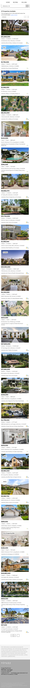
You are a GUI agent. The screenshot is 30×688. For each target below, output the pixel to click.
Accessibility (9, 686)
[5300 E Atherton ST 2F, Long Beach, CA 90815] (15, 538)
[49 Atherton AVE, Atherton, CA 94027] (15, 27)
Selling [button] (24, 2)
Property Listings (23, 685)
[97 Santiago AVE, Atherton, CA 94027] (15, 334)
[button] (27, 6)
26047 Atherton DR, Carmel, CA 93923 (11, 296)
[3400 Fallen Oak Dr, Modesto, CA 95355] (15, 512)
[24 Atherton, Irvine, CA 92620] (15, 78)
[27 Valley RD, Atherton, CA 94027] (15, 181)
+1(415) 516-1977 (5, 673)
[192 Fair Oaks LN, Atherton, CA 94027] (15, 207)
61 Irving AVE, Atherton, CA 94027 (9, 474)
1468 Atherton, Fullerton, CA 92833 (10, 66)
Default (4, 17)
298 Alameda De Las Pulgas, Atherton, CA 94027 (13, 424)
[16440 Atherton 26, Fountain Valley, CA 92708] (15, 155)
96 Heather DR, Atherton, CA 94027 (10, 373)
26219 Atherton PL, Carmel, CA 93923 (10, 500)
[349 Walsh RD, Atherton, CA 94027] (15, 564)
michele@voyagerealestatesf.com (19, 673)
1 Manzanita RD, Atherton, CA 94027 (10, 116)
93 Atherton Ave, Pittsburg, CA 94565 (10, 321)
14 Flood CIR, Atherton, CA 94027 (9, 629)
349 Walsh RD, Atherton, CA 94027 (10, 577)
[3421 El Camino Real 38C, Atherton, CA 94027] (15, 232)
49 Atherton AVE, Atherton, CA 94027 (10, 40)
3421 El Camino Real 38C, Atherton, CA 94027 (12, 245)
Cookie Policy (4, 685)
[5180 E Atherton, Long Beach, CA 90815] (15, 385)
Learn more (14, 15)
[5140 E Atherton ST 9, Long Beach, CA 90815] (15, 436)
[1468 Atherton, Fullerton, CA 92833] (15, 53)
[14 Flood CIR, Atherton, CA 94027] (15, 616)
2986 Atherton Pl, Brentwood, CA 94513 (11, 602)
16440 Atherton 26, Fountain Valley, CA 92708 (13, 168)
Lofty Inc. (9, 683)
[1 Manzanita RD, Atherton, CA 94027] (15, 103)
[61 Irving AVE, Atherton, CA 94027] (15, 461)
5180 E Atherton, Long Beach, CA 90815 (11, 398)
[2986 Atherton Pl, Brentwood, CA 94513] (15, 589)
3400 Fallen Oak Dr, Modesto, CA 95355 (11, 525)
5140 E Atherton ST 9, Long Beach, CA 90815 (12, 449)
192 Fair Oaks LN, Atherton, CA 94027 (10, 220)
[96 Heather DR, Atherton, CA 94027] (15, 360)
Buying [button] (15, 2)
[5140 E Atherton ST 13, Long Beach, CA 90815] (15, 129)
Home (8, 2)
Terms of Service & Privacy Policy (14, 684)
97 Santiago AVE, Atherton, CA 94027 (10, 348)
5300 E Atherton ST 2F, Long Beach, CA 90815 (12, 552)
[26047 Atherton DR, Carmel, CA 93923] (15, 283)
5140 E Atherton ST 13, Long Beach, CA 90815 (12, 142)
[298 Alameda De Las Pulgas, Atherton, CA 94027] (15, 411)
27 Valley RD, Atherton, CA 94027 (9, 194)
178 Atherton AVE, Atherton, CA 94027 (11, 271)
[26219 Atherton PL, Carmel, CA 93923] (15, 487)
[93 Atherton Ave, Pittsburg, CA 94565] (15, 308)
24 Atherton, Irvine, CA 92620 (8, 91)
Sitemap (3, 686)
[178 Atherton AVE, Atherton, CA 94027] (15, 257)
